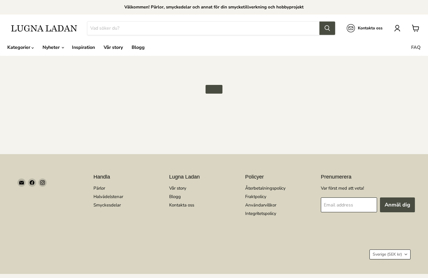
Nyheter (52, 47)
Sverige (387, 254)
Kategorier (19, 47)
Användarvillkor (260, 205)
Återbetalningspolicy (265, 188)
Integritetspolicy (260, 213)
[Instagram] (42, 183)
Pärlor (99, 188)
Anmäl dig (397, 204)
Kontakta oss (181, 205)
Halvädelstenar (108, 196)
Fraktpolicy (255, 196)
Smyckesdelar (107, 205)
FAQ (416, 47)
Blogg (138, 47)
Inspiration (83, 47)
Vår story (113, 47)
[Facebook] (32, 183)
